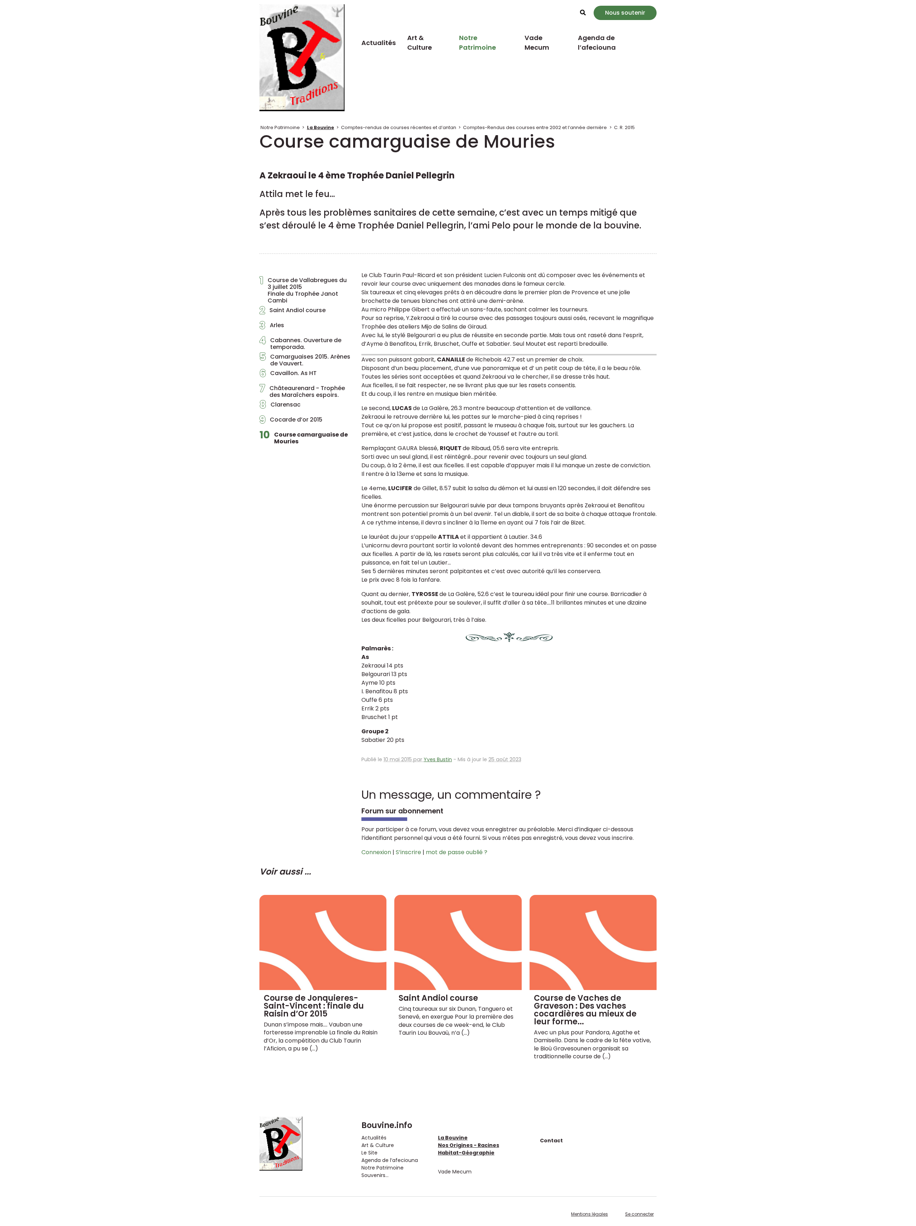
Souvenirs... (375, 1175)
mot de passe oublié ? (456, 852)
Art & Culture (419, 42)
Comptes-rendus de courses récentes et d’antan (398, 127)
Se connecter (639, 1214)
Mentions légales (589, 1214)
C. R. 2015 (624, 127)
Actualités (378, 42)
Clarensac (280, 406)
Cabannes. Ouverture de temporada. (300, 343)
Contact (551, 1140)
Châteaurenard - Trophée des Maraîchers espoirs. (302, 391)
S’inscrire (408, 852)
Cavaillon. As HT (288, 375)
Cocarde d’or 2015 (290, 421)
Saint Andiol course (292, 312)
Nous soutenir (625, 13)
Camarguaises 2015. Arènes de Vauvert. (304, 360)
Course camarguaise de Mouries (303, 438)
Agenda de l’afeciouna (597, 42)
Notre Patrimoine (477, 42)
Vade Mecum (537, 42)
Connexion (376, 852)
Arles (271, 327)
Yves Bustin (438, 759)
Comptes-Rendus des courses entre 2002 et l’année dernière (535, 127)
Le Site (369, 1152)
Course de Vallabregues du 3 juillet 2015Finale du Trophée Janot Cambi (303, 290)
